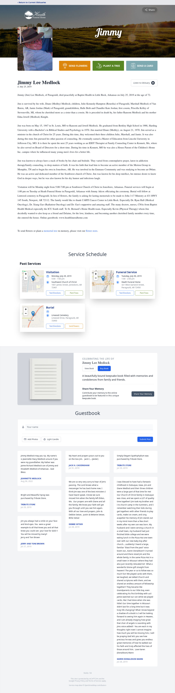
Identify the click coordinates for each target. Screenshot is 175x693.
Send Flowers (74, 326)
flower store (91, 230)
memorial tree (50, 230)
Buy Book (104, 368)
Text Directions (55, 293)
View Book (89, 368)
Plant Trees (74, 293)
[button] (33, 278)
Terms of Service (95, 681)
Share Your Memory (143, 394)
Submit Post (145, 439)
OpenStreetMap (90, 685)
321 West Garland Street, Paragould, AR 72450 (133, 286)
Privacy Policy (80, 681)
